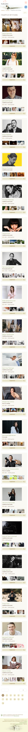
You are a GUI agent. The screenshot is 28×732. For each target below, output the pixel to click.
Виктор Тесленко (7, 168)
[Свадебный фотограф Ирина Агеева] (12, 662)
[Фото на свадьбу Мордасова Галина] (12, 393)
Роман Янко (6, 603)
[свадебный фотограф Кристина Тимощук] (5, 376)
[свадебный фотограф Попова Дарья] (5, 76)
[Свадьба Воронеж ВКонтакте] (26, 7)
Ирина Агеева (6, 671)
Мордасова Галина (8, 402)
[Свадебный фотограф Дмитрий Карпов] (12, 92)
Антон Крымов (6, 134)
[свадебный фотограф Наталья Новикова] (5, 208)
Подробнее (12, 46)
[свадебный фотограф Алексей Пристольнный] (5, 545)
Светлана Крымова (8, 267)
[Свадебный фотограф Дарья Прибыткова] (12, 325)
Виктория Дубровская (9, 435)
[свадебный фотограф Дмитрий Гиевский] (5, 646)
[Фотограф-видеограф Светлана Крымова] (12, 258)
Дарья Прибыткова (8, 334)
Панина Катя (6, 233)
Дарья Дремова (7, 33)
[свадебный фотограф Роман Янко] (5, 612)
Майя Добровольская (8, 301)
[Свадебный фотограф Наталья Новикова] (12, 191)
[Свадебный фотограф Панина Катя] (12, 225)
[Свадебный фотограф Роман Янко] (12, 595)
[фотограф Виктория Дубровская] (5, 444)
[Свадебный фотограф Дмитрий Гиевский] (12, 628)
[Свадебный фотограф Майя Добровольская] (12, 292)
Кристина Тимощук (8, 368)
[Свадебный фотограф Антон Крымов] (12, 126)
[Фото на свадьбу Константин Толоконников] (12, 460)
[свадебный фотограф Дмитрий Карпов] (5, 109)
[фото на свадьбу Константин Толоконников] (5, 477)
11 (18, 699)
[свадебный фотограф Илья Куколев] (5, 578)
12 (22, 699)
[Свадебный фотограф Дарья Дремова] (12, 25)
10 (14, 699)
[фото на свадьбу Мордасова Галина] (5, 410)
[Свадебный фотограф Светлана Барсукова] (12, 494)
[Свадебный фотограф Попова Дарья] (12, 58)
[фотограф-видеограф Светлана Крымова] (5, 275)
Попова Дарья (6, 67)
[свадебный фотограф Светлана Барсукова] (5, 511)
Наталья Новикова (8, 200)
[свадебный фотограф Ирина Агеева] (5, 679)
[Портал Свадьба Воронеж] (4, 2)
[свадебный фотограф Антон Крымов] (5, 143)
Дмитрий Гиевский (8, 637)
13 (3, 703)
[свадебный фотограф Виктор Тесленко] (5, 174)
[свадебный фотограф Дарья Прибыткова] (5, 343)
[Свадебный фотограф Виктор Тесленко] (12, 159)
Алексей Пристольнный (9, 536)
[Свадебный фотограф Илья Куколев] (12, 561)
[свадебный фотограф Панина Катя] (5, 242)
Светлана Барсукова (8, 503)
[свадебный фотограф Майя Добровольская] (5, 309)
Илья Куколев (6, 570)
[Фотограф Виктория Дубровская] (12, 426)
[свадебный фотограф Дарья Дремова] (5, 42)
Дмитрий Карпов (7, 101)
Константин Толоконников (10, 469)
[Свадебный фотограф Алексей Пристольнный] (12, 527)
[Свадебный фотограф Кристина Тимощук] (12, 359)
